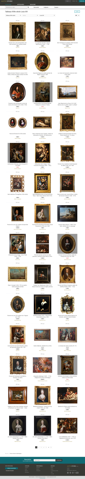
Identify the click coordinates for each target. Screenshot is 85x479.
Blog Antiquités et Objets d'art (71, 470)
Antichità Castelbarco (42, 47)
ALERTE (77, 11)
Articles (52, 469)
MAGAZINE (32, 4)
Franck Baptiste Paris (17, 320)
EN (74, 1)
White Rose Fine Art (42, 320)
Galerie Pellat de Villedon (67, 168)
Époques (26, 470)
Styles (26, 469)
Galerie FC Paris (67, 108)
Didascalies (67, 77)
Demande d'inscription (10, 470)
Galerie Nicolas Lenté (42, 229)
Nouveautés (36, 7)
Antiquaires (38, 467)
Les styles (52, 473)
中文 (76, 1)
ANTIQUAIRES (20, 4)
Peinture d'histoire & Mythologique (15, 453)
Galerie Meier (67, 229)
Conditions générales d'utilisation (40, 476)
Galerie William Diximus (42, 77)
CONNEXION (82, 1)
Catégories (26, 467)
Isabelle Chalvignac (18, 138)
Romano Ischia (42, 168)
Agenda (52, 467)
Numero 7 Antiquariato (17, 198)
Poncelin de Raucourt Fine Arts (42, 380)
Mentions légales (31, 476)
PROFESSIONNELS (39, 466)
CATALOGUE (8, 4)
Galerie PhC (17, 47)
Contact (68, 469)
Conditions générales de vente (51, 476)
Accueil (68, 468)
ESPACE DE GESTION (11, 468)
